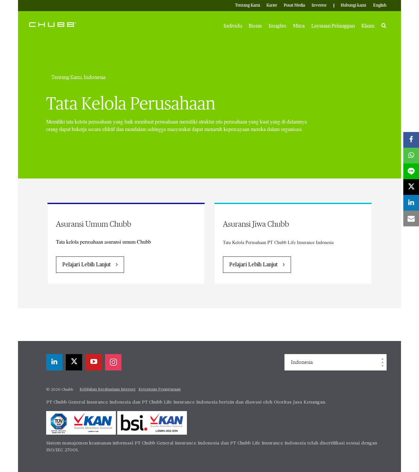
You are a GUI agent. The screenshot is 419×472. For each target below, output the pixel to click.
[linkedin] (54, 362)
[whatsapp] (411, 155)
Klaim (367, 25)
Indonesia (302, 362)
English (380, 5)
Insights (277, 25)
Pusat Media (294, 5)
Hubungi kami (353, 5)
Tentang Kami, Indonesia (78, 77)
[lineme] (411, 171)
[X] (74, 362)
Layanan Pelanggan (333, 25)
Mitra (299, 25)
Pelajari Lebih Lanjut (86, 265)
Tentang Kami (247, 5)
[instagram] (113, 362)
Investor (319, 5)
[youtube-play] (93, 362)
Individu (233, 25)
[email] (411, 218)
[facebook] (411, 140)
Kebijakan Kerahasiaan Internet (108, 389)
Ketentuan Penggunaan (159, 389)
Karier (271, 5)
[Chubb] (52, 24)
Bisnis (255, 25)
